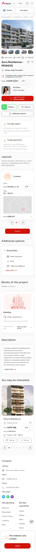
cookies (12, 538)
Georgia (22, 524)
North (33, 17)
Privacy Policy (7, 516)
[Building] (18, 312)
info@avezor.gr (11, 479)
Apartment (17, 17)
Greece (21, 511)
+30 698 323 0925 (12, 488)
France (21, 528)
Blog (3, 525)
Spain (21, 519)
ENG (20, 3)
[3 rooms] (18, 195)
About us (5, 508)
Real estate (6, 512)
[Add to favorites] (33, 62)
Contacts (5, 521)
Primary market (6, 17)
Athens (26, 17)
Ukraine (21, 515)
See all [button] (17, 231)
